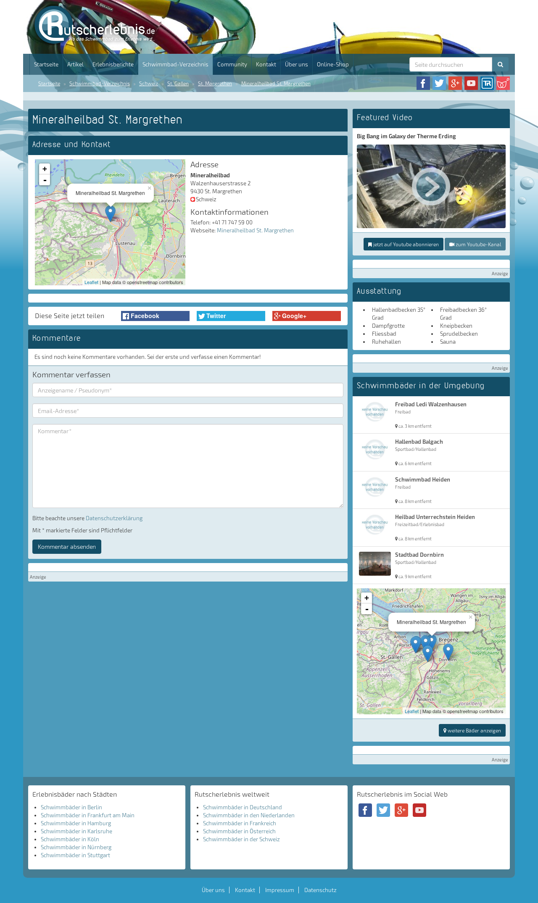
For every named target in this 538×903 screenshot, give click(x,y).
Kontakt (266, 64)
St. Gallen (178, 83)
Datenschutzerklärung (114, 518)
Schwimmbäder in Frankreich (239, 823)
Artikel (75, 64)
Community (232, 64)
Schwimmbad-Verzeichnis (175, 64)
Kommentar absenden (67, 546)
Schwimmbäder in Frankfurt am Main (87, 815)
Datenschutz (320, 890)
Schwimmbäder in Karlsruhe (76, 831)
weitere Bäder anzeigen (473, 730)
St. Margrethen (215, 83)
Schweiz (148, 83)
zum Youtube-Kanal (477, 244)
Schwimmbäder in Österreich (239, 831)
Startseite (46, 64)
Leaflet (91, 282)
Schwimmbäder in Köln (70, 839)
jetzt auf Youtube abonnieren (405, 244)
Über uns (296, 64)
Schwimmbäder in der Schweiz (241, 839)
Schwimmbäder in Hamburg (76, 823)
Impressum (279, 890)
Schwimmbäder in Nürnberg (76, 847)
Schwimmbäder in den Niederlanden (249, 815)
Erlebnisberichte (113, 64)
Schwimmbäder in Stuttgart (75, 855)
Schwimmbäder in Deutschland (242, 807)
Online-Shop (333, 64)
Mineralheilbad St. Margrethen (276, 83)
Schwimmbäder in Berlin (71, 807)
